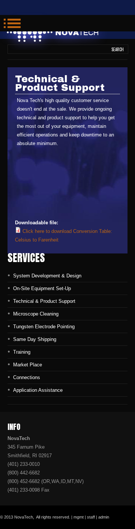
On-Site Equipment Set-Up (42, 288)
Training (21, 352)
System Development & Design (47, 276)
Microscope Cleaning (35, 314)
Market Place (27, 364)
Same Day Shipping (34, 339)
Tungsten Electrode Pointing (44, 326)
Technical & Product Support (44, 301)
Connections (26, 377)
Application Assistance (38, 390)
